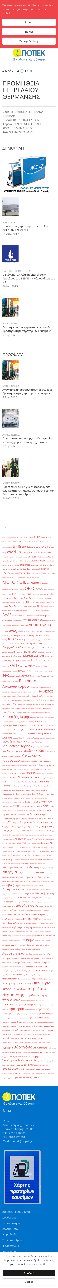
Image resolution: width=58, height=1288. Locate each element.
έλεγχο (42, 851)
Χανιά (39, 843)
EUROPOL (23, 561)
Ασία (26, 625)
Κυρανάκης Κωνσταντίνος (12, 726)
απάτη (36, 868)
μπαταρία (21, 966)
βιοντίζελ (35, 885)
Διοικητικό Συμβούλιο (33, 655)
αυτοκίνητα (26, 881)
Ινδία (3, 704)
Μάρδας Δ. (32, 733)
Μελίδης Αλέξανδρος (12, 751)
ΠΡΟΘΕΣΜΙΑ (46, 773)
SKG (34, 602)
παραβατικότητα (10, 978)
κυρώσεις (17, 949)
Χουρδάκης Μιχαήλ (36, 847)
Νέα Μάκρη (32, 765)
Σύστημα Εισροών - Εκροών (25, 822)
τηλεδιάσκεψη (15, 1038)
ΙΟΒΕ (41, 700)
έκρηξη (36, 851)
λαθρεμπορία (36, 949)
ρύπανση (31, 1022)
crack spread (27, 552)
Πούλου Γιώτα (19, 798)
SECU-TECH (13, 602)
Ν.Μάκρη (21, 765)
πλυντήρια (30, 1004)
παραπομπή (49, 979)
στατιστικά (5, 1026)
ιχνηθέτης (36, 931)
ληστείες (34, 954)
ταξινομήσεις (29, 1034)
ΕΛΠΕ (14, 665)
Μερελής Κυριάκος (15, 756)
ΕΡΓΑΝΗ (15, 671)
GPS (9, 569)
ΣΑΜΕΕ (44, 802)
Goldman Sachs (48, 565)
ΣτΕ (27, 814)
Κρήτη (37, 721)
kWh (33, 573)
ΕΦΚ (5, 675)
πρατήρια (16, 1008)
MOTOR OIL (14, 582)
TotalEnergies (15, 606)
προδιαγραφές (46, 1013)
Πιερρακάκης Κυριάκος (10, 794)
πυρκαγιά (14, 1022)
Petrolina (8, 594)
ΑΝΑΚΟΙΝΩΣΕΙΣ (11, 323)
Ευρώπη (13, 692)
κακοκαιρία (17, 935)
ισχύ (31, 931)
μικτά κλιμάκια (13, 966)
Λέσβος (14, 730)
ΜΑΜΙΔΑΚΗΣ (37, 729)
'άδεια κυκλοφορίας (8, 537)
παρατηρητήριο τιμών (13, 983)
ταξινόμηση (38, 1034)
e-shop (25, 557)
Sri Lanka (42, 602)
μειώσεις (15, 962)
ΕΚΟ (34, 660)
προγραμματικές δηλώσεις (31, 1014)
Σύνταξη (5, 823)
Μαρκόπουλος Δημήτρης (34, 738)
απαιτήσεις (42, 868)
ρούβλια (25, 1022)
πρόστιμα (35, 1017)
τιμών (21, 1042)
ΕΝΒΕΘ (32, 666)
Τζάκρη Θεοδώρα (34, 827)
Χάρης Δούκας (32, 843)
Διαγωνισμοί (10, 1251)
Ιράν (8, 704)
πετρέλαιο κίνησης (36, 995)
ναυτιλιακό (38, 966)
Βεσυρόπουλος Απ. (37, 635)
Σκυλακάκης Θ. (21, 814)
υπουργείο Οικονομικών (18, 1057)
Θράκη (19, 700)
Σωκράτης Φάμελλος (44, 818)
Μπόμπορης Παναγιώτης (10, 765)
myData (35, 582)
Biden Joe (48, 542)
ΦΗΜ (23, 839)
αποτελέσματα (30, 873)
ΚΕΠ (53, 704)
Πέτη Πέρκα (13, 778)
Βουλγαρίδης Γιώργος (34, 640)
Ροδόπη (28, 802)
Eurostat (29, 561)
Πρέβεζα (27, 798)
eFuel (49, 557)
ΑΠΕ (16, 615)
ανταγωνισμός (7, 868)
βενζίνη (13, 885)
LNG (43, 573)
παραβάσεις (26, 975)
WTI (29, 610)
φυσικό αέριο (10, 1068)
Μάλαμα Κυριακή (22, 734)
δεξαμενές (29, 893)
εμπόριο (28, 910)
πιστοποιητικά (40, 1000)
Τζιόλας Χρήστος (16, 831)
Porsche (23, 594)
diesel (12, 557)
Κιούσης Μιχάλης (36, 717)
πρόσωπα (45, 1018)
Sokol (37, 602)
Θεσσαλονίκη (12, 700)
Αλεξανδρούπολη (7, 620)
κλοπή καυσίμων (33, 945)
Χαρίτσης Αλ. (47, 843)
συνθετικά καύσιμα (17, 1030)
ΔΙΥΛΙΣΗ (40, 652)
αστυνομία (47, 877)
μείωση (9, 962)
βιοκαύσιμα (28, 885)
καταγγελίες (40, 936)
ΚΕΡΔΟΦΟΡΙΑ (6, 708)
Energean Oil (11, 561)
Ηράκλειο (17, 696)
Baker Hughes (40, 542)
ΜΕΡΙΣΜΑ (52, 730)
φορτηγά (19, 1065)
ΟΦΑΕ (15, 769)
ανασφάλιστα (24, 864)
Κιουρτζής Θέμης (16, 716)
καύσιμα (27, 939)
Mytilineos (44, 583)
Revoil (16, 598)
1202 (17, 537)
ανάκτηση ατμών (48, 859)
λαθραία (28, 949)
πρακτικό (5, 1009)
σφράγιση (41, 1030)
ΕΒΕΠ (23, 660)
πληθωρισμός (19, 1005)
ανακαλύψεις (15, 863)
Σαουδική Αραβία (22, 810)
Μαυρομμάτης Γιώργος (38, 747)
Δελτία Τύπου (10, 1229)
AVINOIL (32, 542)
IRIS (29, 573)
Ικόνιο (45, 700)
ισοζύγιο (12, 931)
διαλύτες (22, 897)
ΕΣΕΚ (24, 671)
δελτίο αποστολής (18, 894)
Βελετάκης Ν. (16, 636)
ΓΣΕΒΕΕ (17, 643)
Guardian (26, 569)
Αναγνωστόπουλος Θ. (48, 620)
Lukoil (53, 573)
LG (39, 573)
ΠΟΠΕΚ (30, 773)
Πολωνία (10, 798)
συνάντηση (21, 1026)
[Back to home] (29, 55)
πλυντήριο (39, 1005)
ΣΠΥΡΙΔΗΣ (38, 806)
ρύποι (37, 1022)
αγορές (18, 855)
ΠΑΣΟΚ (10, 773)
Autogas (26, 542)
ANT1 (10, 542)
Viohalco (51, 606)
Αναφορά (6, 625)
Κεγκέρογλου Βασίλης (37, 712)
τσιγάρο (48, 1042)
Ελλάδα (16, 676)
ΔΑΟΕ (47, 648)
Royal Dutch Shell (31, 598)
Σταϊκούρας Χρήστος (11, 818)
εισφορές (5, 910)
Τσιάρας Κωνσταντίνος (14, 835)
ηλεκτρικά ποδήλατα (48, 923)
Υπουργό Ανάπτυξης (8, 839)
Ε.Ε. (19, 660)
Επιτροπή (15, 681)
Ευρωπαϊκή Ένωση (37, 687)
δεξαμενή (40, 893)
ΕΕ (26, 660)
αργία (17, 877)
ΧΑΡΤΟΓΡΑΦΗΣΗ (13, 843)
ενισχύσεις (46, 910)
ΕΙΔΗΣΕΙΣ (7, 271)
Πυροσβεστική (16, 802)
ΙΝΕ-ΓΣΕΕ (35, 700)
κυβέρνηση (5, 949)
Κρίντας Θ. (44, 722)
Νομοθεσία (9, 1234)
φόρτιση (18, 1073)
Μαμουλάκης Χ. (18, 738)
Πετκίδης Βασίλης (30, 790)
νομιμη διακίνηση (7, 971)
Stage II (48, 602)
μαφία (4, 962)
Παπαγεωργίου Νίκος (31, 777)
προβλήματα (19, 1014)
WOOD (17, 610)
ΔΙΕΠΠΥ (27, 651)
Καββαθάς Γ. (39, 708)
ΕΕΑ (28, 661)
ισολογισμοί (19, 931)
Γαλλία (23, 644)
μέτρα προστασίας (47, 958)
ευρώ (4, 923)
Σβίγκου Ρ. (32, 810)
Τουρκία (25, 830)
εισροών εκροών (27, 905)
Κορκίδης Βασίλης (28, 722)
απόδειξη (48, 873)
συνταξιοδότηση (31, 1030)
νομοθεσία (17, 971)
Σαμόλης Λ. (12, 810)
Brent (22, 546)
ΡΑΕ (23, 802)
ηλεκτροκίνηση (22, 927)
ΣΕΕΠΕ (16, 806)
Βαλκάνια (47, 631)
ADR (37, 537)
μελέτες (22, 962)
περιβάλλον (29, 983)
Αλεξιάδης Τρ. (18, 620)
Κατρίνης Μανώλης (23, 712)
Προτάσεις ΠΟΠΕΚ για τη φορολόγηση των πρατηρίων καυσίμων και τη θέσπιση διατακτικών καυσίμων (28, 490)
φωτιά (21, 1069)
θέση (34, 927)
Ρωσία (36, 802)
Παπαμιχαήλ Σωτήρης (30, 786)
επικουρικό (31, 919)
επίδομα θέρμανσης (11, 914)
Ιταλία (13, 704)
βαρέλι (52, 881)
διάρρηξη (5, 898)
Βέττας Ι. (40, 631)
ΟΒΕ (4, 769)
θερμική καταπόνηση (42, 927)
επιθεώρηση (19, 919)
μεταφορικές (36, 962)
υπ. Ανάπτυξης (40, 1047)
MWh (28, 583)
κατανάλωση (50, 936)
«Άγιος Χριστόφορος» (42, 610)
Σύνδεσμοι (9, 1217)
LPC (46, 573)
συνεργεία (5, 1030)
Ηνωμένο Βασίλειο (8, 696)
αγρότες (42, 855)
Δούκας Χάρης (49, 656)
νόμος (32, 971)
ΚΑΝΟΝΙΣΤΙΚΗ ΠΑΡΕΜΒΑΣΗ (37, 704)
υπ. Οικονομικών (7, 1052)
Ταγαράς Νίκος (6, 827)
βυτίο (41, 886)
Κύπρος (25, 725)
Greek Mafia (16, 569)
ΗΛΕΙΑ (29, 692)
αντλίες (29, 867)
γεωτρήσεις (46, 889)
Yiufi (33, 610)
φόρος (42, 1069)
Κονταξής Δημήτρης (16, 722)
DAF (39, 552)
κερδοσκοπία (46, 940)
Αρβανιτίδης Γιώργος (17, 625)
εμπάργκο (13, 910)
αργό (21, 877)
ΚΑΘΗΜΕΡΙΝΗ (24, 704)
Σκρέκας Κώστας (9, 814)
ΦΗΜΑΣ (29, 839)
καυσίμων (5, 940)
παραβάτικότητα (36, 975)
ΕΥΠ (52, 671)
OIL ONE (21, 589)
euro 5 (17, 561)
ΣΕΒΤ (6, 806)
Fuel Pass (25, 564)
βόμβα (29, 889)
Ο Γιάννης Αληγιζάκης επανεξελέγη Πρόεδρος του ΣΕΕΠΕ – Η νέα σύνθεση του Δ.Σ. (28, 278)
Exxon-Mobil (39, 560)
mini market (18, 577)
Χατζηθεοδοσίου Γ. (9, 847)
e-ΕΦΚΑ (31, 557)
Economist (43, 557)
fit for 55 (10, 565)
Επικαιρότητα (11, 1223)
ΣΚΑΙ (28, 806)
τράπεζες (34, 1042)
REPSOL (11, 598)
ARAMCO (19, 542)
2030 (21, 538)
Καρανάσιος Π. (8, 712)
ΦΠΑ (35, 838)
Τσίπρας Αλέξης (36, 831)
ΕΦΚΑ (11, 676)
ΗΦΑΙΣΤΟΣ (46, 691)
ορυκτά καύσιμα (7, 975)
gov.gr (4, 569)
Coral (49, 547)
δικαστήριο (48, 898)
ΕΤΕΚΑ (45, 671)
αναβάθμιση (6, 863)
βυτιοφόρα (8, 889)
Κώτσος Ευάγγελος (39, 725)
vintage (46, 606)
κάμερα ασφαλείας (45, 931)
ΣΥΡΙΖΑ (46, 806)
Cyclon (35, 552)
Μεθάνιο (48, 747)
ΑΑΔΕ (6, 614)
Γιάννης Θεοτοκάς (33, 648)
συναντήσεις (49, 1026)
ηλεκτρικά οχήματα (34, 923)
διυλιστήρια (7, 901)
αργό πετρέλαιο (33, 877)
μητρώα (46, 962)
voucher (4, 610)
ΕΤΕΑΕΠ (41, 671)
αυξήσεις (11, 881)
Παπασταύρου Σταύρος (45, 786)
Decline (29, 1281)
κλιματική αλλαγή (18, 945)
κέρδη (4, 936)
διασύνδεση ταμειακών (35, 898)
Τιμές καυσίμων (12, 1240)
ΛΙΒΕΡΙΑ (50, 726)
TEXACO (5, 606)
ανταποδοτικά (19, 868)
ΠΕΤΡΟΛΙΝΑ (19, 773)
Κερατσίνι (47, 712)
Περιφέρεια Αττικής (18, 790)
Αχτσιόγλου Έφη (28, 631)
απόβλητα (40, 873)
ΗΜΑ (33, 692)
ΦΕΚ (18, 838)
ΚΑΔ (18, 704)
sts (53, 602)
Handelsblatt (35, 569)
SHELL (28, 602)
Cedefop (30, 547)
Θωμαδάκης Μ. (27, 700)
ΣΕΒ (3, 806)
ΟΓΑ (8, 769)
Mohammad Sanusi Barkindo (30, 577)
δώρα (19, 902)
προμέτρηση (15, 1018)
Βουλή (12, 639)
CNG (44, 547)
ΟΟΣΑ (11, 769)
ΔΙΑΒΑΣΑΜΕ (8, 222)
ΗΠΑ (37, 692)
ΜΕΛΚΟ (46, 730)
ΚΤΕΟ (16, 708)
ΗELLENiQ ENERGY (21, 692)
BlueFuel (5, 547)
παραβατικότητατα (25, 979)
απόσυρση (5, 877)
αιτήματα (31, 859)
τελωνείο (6, 1038)
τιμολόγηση (6, 1042)
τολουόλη (27, 1042)
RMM (21, 598)
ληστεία (28, 954)
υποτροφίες (27, 1052)
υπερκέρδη (18, 1052)
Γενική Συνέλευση (34, 643)
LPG (49, 573)
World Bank (23, 610)
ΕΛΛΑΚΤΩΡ (5, 666)
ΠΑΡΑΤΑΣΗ (48, 769)
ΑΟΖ (13, 615)
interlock (23, 572)
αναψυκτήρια (40, 863)
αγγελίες (11, 855)
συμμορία (13, 1026)
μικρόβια (5, 966)
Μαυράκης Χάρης (16, 746)
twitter (35, 606)
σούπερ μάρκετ (44, 1022)
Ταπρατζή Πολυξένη (19, 827)
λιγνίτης (39, 954)
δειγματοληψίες (7, 894)
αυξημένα (18, 881)
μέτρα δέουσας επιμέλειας (29, 958)
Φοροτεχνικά (10, 1246)
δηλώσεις (50, 894)
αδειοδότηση (8, 859)
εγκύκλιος (26, 901)
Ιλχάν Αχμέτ (51, 700)
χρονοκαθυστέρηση (29, 1073)
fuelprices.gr (34, 565)
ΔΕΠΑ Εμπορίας (7, 652)
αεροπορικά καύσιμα (21, 859)
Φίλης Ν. (41, 839)
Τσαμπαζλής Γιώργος (49, 831)
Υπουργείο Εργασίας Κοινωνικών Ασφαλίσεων (38, 835)
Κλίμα (45, 717)
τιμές (22, 1038)
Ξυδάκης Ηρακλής (45, 765)
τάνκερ (50, 1030)
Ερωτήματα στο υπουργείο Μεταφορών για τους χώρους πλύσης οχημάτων (27, 440)
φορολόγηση (11, 1065)
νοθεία (48, 966)
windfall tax (11, 610)
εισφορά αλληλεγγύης (45, 906)
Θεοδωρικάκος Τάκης (37, 696)
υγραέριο (7, 1047)
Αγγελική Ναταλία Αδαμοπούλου (33, 615)
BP (15, 546)
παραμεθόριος (38, 979)
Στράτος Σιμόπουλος (27, 818)
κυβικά (12, 949)
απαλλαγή (50, 868)
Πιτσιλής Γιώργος (38, 794)
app (14, 542)
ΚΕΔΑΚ (48, 704)
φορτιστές (29, 1064)
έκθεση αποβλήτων (26, 851)
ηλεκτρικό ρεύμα (7, 927)
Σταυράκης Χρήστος (40, 814)
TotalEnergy (27, 606)
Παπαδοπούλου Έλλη (13, 782)
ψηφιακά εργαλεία (41, 1073)
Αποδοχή (29, 1273)
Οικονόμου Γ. (39, 770)
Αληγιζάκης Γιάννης (32, 619)
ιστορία (26, 931)
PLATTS (16, 593)
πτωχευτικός (6, 1022)
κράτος (47, 945)
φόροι (37, 1069)
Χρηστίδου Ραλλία (9, 851)
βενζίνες (5, 885)
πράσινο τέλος (48, 1005)
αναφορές (33, 863)
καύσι (18, 940)
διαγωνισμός (13, 898)
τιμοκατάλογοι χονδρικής (35, 1038)
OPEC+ (39, 589)
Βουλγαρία (22, 639)
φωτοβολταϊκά (29, 1069)
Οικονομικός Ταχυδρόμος (26, 769)
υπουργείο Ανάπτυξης (39, 1052)
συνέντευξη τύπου (37, 1026)
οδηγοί (51, 971)
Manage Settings (29, 41)
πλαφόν (8, 1004)
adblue (31, 537)
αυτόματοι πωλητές (38, 881)
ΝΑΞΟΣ (26, 765)
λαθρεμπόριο (13, 953)
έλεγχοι (47, 851)
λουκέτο (14, 958)
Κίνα (19, 708)
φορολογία (41, 1061)
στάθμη (51, 1022)
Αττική (20, 631)
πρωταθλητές (24, 1018)
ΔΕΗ (51, 648)
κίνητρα (10, 936)
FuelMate (16, 565)
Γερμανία (46, 644)
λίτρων (23, 949)
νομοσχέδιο (25, 971)
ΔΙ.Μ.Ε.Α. (20, 652)
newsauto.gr (15, 589)
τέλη (4, 1034)
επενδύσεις (25, 914)
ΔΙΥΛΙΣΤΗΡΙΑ (47, 652)
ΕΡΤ (20, 671)
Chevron (37, 547)
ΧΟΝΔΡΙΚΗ (22, 843)
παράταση (17, 974)
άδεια (18, 851)
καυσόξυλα (12, 940)
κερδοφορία (6, 945)
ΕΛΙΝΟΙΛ (46, 660)
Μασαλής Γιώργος (49, 738)
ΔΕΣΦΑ (15, 652)
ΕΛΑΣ (39, 660)
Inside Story (14, 573)
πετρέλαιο (21, 989)
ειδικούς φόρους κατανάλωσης (40, 902)
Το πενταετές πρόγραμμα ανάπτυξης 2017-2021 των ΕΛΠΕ (25, 228)
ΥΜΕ (23, 835)
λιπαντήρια (47, 954)
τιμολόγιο (15, 1042)
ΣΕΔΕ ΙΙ (11, 806)
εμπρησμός (21, 910)
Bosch (10, 547)
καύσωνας (38, 940)
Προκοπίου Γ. (44, 798)
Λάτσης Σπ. (6, 730)
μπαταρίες (29, 967)
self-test (20, 602)
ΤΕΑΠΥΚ (52, 822)
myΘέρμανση (6, 589)
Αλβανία (46, 615)
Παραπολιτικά (6, 790)
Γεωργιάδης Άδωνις (14, 647)
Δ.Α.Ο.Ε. (41, 648)
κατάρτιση (32, 935)
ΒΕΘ (36, 631)
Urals (40, 605)
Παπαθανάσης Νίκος (17, 786)
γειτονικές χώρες (37, 889)
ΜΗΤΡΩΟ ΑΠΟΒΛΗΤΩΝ (9, 734)
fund (40, 565)
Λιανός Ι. (20, 730)
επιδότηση (8, 919)
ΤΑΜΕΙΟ (45, 823)
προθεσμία (6, 1018)
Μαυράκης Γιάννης (13, 741)
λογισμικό (6, 958)
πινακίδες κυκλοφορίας (28, 1000)
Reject (29, 31)
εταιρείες (50, 919)
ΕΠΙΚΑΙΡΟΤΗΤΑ (22, 271)
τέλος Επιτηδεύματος (15, 1034)
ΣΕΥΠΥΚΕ (23, 806)
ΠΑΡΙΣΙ (4, 773)
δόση (15, 902)
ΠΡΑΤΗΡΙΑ (38, 773)
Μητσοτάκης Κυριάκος (42, 761)
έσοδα (4, 855)
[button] (4, 55)
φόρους (12, 1073)
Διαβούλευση (16, 656)
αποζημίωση (21, 873)
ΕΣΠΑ (30, 671)
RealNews (45, 594)
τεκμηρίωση (46, 1034)
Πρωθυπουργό (6, 802)
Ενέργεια (24, 675)
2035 (26, 537)
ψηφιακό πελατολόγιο (24, 1078)
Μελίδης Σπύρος (34, 751)
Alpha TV (43, 538)
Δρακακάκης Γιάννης (10, 661)
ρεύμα (20, 1022)
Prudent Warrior (37, 594)
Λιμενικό (26, 730)
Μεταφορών (24, 761)
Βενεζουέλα (25, 636)
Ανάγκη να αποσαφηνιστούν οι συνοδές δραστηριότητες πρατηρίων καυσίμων (27, 329)
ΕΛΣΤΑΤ (23, 666)
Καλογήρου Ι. (47, 708)
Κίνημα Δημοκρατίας (28, 708)
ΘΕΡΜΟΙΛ (25, 696)
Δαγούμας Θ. (6, 656)
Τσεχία (4, 835)
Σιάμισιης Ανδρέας (44, 810)
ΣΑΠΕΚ (50, 802)
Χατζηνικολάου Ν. (22, 847)
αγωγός (49, 855)
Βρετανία (45, 640)
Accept (29, 22)
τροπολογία (41, 1042)
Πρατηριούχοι (35, 798)
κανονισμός (25, 935)
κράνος (42, 945)
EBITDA (37, 557)
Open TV (46, 589)
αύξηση (46, 881)
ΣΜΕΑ (31, 806)
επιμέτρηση (42, 919)
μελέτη (29, 962)
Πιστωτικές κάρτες (26, 794)
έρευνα (53, 851)
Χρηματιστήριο (48, 847)
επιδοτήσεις (39, 914)
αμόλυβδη (38, 860)
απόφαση (12, 877)
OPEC (30, 588)
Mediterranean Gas (8, 577)
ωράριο (40, 1077)
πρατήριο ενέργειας (31, 1009)
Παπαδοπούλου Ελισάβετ (29, 782)
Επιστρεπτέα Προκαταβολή (41, 676)
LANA (36, 573)
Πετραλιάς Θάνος (41, 790)
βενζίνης (21, 885)
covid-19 (14, 551)
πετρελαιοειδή (11, 1000)
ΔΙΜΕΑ (34, 652)
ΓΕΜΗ (11, 644)
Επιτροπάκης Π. (7, 681)
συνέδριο (28, 1026)
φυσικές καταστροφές (41, 1065)
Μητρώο (31, 761)
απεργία (9, 871)
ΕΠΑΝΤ (38, 666)
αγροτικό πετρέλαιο (30, 855)
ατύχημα (5, 881)
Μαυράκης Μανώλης (34, 742)
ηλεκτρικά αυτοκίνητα (17, 923)
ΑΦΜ (20, 616)
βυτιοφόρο (20, 889)
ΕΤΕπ (49, 671)
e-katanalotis (18, 557)
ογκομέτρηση (41, 970)
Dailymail (43, 552)
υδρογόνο (23, 1047)
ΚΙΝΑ (12, 708)
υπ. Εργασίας (52, 1048)
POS (28, 594)
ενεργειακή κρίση (36, 910)
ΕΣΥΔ (36, 671)
